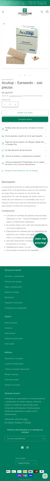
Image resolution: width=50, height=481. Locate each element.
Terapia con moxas (12, 385)
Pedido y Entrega (12, 292)
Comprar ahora (25, 119)
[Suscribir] (42, 438)
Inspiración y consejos (14, 358)
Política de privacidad (14, 338)
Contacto (8, 328)
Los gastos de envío (15, 95)
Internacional (10, 333)
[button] (2, 11)
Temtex (18, 422)
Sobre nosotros (11, 323)
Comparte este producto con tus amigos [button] (21, 171)
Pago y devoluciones (13, 287)
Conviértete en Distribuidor (16, 308)
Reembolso (9, 297)
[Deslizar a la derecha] (30, 75)
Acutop (27, 422)
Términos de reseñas (13, 282)
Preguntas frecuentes (13, 303)
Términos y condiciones (14, 276)
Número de (6, 100)
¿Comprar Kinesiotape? (14, 364)
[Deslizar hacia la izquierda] (19, 75)
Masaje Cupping (11, 374)
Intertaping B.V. (27, 479)
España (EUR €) (24, 463)
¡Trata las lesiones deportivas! (17, 369)
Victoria (10, 422)
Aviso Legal (9, 344)
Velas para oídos (11, 380)
